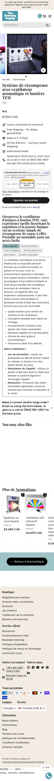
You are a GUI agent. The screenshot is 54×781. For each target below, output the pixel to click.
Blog (4, 729)
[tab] (11, 246)
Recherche (8, 631)
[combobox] (27, 25)
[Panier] (44, 16)
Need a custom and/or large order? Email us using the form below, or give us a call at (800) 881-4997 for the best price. (25, 408)
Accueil (6, 79)
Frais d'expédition (11, 191)
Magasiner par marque (16, 597)
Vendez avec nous (13, 733)
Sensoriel (7, 606)
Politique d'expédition (15, 644)
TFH (4, 102)
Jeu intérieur (9, 610)
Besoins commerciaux (15, 619)
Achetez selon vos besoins (17, 601)
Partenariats (9, 725)
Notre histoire (10, 720)
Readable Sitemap (13, 640)
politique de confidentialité (18, 738)
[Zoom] (43, 70)
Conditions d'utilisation (15, 742)
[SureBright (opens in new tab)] (46, 172)
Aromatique (19, 79)
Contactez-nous (12, 653)
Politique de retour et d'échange (21, 648)
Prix (4, 111)
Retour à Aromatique (29, 561)
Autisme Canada (12, 747)
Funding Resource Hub (15, 635)
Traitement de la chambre (18, 615)
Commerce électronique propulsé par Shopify (23, 762)
